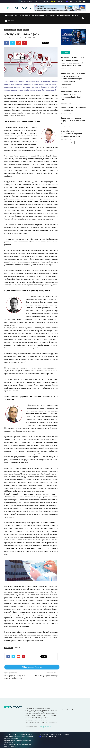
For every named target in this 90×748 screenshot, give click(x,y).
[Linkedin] (80, 1)
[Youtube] (84, 1)
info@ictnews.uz (45, 727)
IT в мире (65, 52)
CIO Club (11, 21)
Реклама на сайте (55, 734)
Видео (77, 15)
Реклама (53, 1)
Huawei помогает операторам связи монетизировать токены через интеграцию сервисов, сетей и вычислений (73, 78)
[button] (83, 18)
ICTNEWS (17, 648)
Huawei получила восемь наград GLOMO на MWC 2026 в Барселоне (73, 120)
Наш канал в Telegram (32, 667)
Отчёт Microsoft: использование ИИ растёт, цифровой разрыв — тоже (71, 133)
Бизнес (13, 29)
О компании (45, 1)
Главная (19, 29)
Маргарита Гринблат (16, 38)
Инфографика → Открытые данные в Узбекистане (14, 677)
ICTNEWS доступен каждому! (46, 676)
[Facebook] (76, 1)
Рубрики (25, 15)
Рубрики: (7, 29)
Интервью (26, 29)
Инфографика (65, 15)
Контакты (61, 1)
